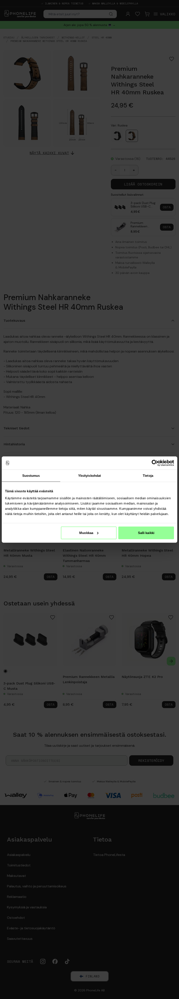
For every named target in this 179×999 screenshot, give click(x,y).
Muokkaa (86, 532)
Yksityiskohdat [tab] (89, 475)
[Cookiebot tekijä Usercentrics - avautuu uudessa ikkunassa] (155, 463)
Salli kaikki (146, 532)
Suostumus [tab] (31, 475)
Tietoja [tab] (148, 475)
